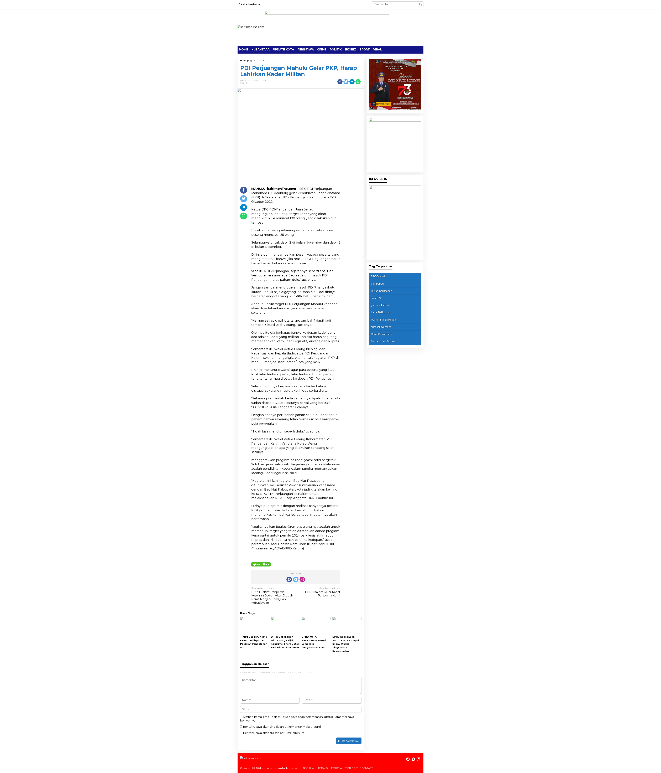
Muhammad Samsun (383, 341)
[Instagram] (302, 579)
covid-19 (376, 298)
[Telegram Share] (352, 81)
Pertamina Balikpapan (384, 319)
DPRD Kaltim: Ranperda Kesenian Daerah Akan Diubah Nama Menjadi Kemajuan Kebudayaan (272, 595)
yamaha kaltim (380, 305)
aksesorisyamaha (381, 326)
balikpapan (377, 283)
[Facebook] (289, 579)
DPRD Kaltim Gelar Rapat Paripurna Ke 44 (322, 592)
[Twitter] (295, 579)
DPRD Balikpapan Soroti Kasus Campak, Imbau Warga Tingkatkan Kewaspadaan (346, 643)
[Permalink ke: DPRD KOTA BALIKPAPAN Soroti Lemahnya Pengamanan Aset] (316, 625)
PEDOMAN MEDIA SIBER (345, 768)
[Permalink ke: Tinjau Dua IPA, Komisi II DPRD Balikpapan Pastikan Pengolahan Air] (254, 625)
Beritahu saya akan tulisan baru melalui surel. (274, 733)
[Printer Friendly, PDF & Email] (261, 564)
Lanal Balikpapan (381, 312)
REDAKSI (323, 768)
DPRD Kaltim (379, 276)
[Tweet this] (346, 81)
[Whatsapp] (358, 81)
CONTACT (367, 768)
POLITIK (244, 83)
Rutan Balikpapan (381, 290)
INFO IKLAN (309, 768)
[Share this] (340, 81)
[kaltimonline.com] (251, 27)
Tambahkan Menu (249, 4)
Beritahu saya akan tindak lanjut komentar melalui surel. (282, 726)
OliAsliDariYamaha (381, 334)
